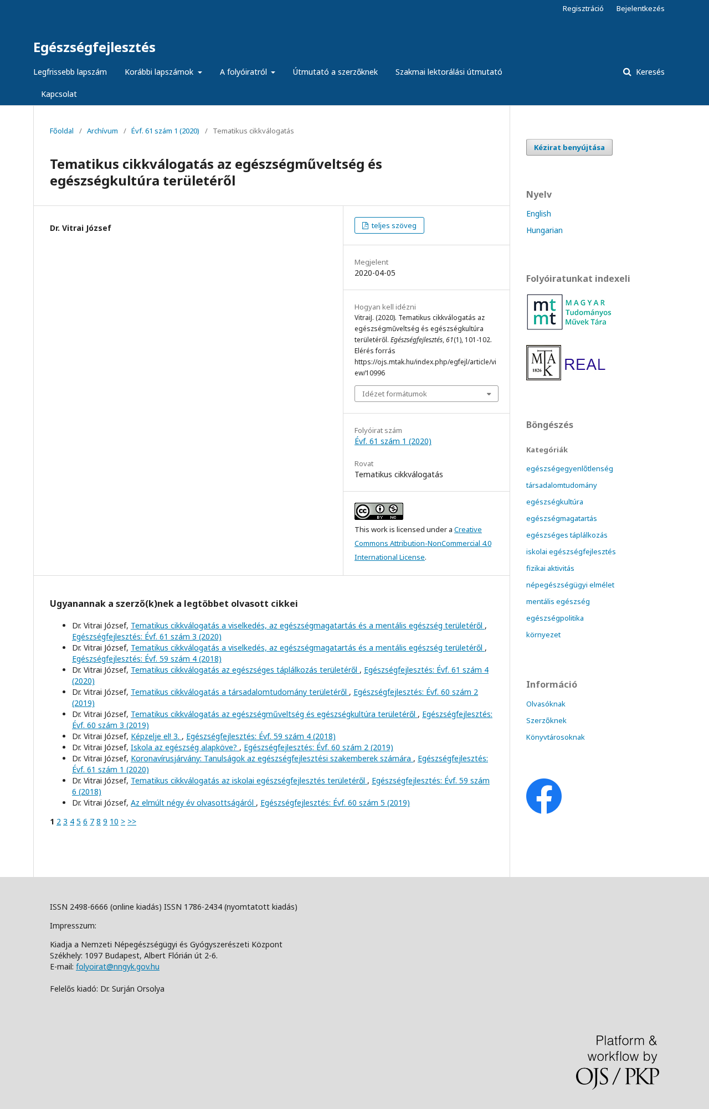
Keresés (649, 71)
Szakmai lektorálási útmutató (448, 71)
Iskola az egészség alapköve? (185, 747)
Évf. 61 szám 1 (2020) (165, 131)
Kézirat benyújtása (569, 147)
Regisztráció (583, 8)
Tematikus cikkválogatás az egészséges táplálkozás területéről (245, 669)
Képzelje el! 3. (156, 736)
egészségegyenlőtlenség (569, 468)
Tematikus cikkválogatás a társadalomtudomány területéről (240, 692)
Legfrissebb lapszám (70, 71)
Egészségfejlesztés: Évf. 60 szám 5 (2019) (335, 802)
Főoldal (62, 131)
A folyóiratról (244, 71)
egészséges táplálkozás (567, 535)
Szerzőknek (546, 720)
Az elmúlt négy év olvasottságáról (193, 802)
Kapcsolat (59, 94)
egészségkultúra (554, 502)
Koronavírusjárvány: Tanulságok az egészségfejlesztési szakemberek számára (272, 758)
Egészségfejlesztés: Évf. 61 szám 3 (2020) (147, 636)
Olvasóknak (546, 704)
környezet (543, 634)
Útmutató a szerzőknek (335, 71)
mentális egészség (558, 601)
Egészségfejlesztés (94, 47)
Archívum (102, 131)
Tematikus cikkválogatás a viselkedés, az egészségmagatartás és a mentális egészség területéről (308, 625)
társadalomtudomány (561, 485)
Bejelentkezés (640, 8)
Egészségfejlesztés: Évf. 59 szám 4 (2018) (147, 658)
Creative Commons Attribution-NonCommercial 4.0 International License (422, 543)
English (538, 213)
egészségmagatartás (561, 518)
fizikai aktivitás (550, 568)
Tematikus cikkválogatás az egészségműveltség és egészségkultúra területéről (274, 714)
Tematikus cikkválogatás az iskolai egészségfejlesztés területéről (249, 780)
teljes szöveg (393, 225)
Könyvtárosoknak (555, 737)
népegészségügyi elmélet (570, 585)
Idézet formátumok (394, 394)
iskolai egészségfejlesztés (571, 551)
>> (131, 821)
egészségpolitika (555, 618)
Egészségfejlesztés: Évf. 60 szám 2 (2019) (318, 747)
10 (114, 821)
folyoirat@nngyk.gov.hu (118, 966)
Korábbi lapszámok (160, 71)
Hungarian (544, 230)
